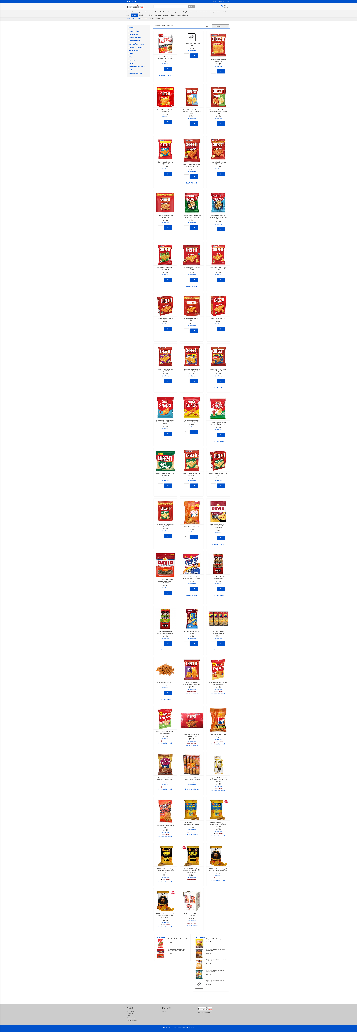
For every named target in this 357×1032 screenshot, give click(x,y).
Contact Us (130, 1013)
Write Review (165, 63)
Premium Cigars (173, 12)
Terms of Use (131, 1018)
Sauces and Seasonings (162, 15)
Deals (173, 15)
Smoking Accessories (187, 12)
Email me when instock (191, 694)
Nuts (127, 15)
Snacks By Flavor (143, 18)
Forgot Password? (132, 1020)
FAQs (128, 1015)
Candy (224, 12)
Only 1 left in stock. (218, 387)
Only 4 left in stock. (191, 286)
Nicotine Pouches (160, 12)
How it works (130, 1011)
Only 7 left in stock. (191, 183)
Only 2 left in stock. (218, 441)
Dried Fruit (142, 15)
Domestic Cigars (137, 12)
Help (220, 1)
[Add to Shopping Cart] (168, 69)
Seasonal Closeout (182, 15)
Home (128, 12)
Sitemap (164, 1011)
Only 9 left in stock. (191, 595)
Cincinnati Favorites (201, 12)
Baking (150, 15)
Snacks (134, 15)
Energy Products (215, 12)
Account (226, 1)
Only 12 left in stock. (165, 75)
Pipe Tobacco (149, 12)
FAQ (216, 1)
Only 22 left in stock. (218, 544)
